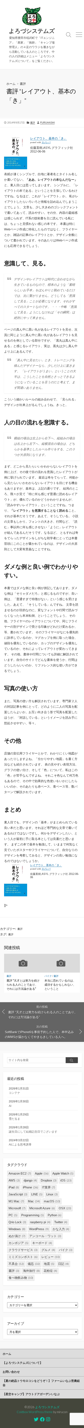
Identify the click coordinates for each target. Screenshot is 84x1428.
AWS (14, 1180)
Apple (42, 1173)
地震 (49, 1263)
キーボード (42, 1243)
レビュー (50, 1257)
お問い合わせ (11, 1371)
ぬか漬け (17, 1236)
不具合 (16, 1263)
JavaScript (18, 1194)
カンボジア (18, 1243)
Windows (17, 1229)
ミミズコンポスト (23, 1257)
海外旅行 (31, 1270)
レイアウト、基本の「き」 (48, 138)
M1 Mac (16, 1201)
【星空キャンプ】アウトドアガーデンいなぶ (31, 1394)
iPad (14, 1187)
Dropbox (49, 1180)
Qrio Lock (17, 1222)
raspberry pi (40, 1222)
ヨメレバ (46, 142)
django (30, 1180)
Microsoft (17, 1208)
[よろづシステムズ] (32, 16)
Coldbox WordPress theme (35, 1412)
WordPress (39, 1229)
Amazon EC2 (20, 1173)
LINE (36, 1194)
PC (13, 1215)
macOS (52, 1201)
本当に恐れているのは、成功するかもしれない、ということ (60, 984)
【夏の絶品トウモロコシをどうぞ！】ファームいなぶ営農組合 (41, 1383)
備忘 (34, 1263)
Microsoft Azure (42, 1208)
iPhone (30, 1187)
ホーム (10, 83)
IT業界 (48, 1187)
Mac (34, 1201)
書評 (23, 83)
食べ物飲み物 (21, 1277)
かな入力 (61, 1229)
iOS (66, 1180)
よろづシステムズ (47, 1407)
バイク (48, 976)
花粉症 (50, 1270)
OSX (65, 1208)
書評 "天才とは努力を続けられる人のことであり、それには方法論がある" (23, 984)
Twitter (60, 1222)
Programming (32, 1215)
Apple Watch (63, 1173)
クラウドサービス (23, 1250)
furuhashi (47, 122)
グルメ (48, 1250)
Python (55, 1215)
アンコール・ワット (45, 1236)
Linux (52, 1194)
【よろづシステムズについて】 (23, 1362)
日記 (63, 1263)
